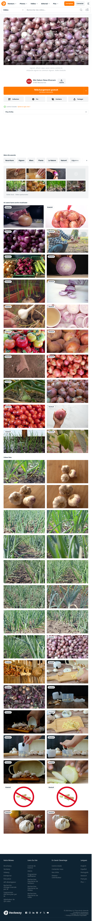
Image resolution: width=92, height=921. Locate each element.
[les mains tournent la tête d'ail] (24, 315)
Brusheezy (7, 865)
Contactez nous (56, 868)
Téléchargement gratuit (46, 90)
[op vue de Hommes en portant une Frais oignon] (67, 415)
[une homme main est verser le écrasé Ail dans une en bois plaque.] (67, 671)
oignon (21, 159)
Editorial (44, 4)
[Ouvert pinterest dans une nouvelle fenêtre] (37, 912)
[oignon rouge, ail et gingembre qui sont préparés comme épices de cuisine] (24, 821)
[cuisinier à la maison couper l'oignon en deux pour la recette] (24, 215)
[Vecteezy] (3, 3)
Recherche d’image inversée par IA (9, 886)
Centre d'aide (55, 865)
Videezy (6, 871)
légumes (75, 159)
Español (82, 868)
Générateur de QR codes (9, 899)
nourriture (9, 159)
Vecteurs (11, 4)
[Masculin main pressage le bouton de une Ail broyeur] (24, 746)
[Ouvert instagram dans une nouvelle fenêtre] (30, 912)
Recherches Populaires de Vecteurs (32, 880)
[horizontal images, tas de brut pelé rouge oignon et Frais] (24, 240)
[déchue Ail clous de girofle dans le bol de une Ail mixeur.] (67, 696)
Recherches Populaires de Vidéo (32, 894)
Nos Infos (54, 871)
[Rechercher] (81, 9)
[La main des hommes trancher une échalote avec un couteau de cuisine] (67, 265)
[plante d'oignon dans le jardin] (24, 390)
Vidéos (33, 4)
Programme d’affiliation (31, 874)
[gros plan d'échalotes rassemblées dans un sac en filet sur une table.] (66, 215)
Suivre (61, 82)
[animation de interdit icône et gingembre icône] (24, 796)
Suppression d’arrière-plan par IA (9, 893)
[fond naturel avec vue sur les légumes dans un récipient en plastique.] (24, 265)
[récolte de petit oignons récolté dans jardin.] (24, 696)
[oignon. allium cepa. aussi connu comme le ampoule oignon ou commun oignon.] (67, 646)
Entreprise (7, 875)
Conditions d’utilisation (79, 911)
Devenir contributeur (55, 876)
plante (40, 159)
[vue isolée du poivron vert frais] (67, 440)
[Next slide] (83, 159)
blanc (31, 159)
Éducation (7, 878)
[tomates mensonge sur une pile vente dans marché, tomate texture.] (24, 340)
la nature (52, 159)
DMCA (29, 870)
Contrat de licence (31, 866)
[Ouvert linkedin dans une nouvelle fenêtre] (33, 912)
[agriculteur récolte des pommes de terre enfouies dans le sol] (24, 365)
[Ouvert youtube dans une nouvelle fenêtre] (48, 912)
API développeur (10, 881)
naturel (64, 159)
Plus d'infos (9, 111)
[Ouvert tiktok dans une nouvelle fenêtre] (41, 912)
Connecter (80, 3)
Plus (54, 4)
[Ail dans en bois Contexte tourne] (67, 470)
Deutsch (82, 875)
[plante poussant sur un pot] (24, 290)
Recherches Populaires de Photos (32, 887)
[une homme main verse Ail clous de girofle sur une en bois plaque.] (24, 721)
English (82, 865)
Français (82, 878)
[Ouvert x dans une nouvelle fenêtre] (44, 912)
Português (83, 871)
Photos (22, 4)
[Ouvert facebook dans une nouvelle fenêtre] (26, 912)
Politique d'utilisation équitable (74, 914)
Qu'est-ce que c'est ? (24, 107)
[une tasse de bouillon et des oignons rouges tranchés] (67, 315)
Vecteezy (7, 868)
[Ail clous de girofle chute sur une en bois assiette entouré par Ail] (24, 771)
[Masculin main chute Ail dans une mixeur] (67, 746)
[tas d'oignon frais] (67, 390)
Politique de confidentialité (78, 913)
